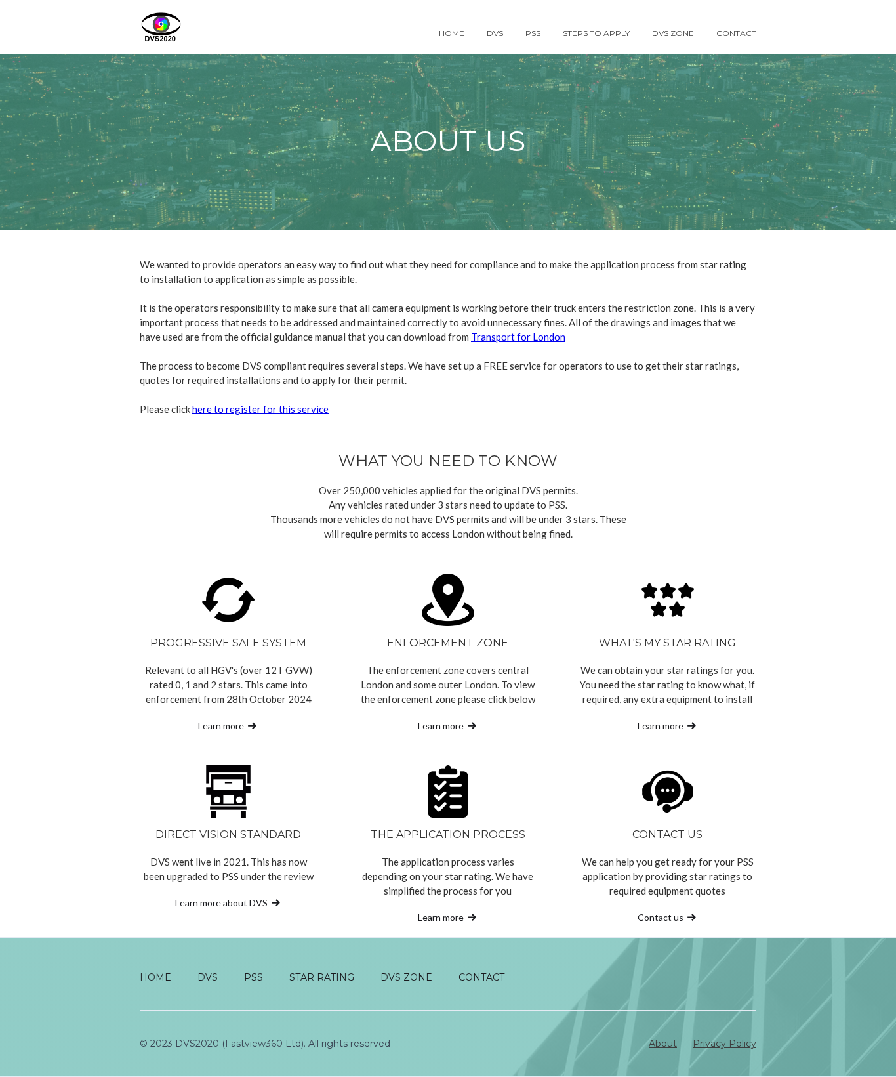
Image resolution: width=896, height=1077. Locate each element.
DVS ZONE (406, 977)
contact (736, 33)
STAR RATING (321, 977)
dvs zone (673, 33)
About (663, 1043)
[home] (167, 27)
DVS (495, 33)
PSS (532, 33)
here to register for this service (260, 409)
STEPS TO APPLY (596, 33)
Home (451, 33)
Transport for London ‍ (518, 337)
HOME (155, 977)
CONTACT (481, 977)
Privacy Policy (724, 1043)
